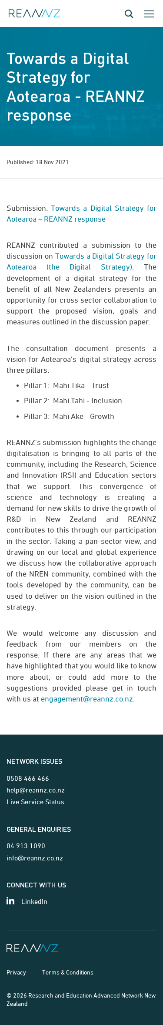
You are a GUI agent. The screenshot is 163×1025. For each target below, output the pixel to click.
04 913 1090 (26, 846)
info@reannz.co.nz (35, 858)
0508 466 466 (28, 778)
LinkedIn (34, 901)
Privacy (16, 972)
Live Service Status (35, 802)
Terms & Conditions (67, 972)
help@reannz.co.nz (36, 790)
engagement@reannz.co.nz (87, 698)
